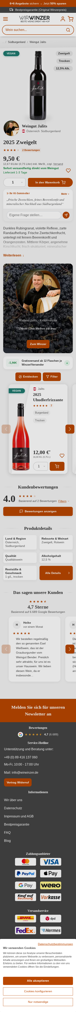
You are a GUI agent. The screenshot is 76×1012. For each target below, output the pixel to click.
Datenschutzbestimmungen (55, 944)
